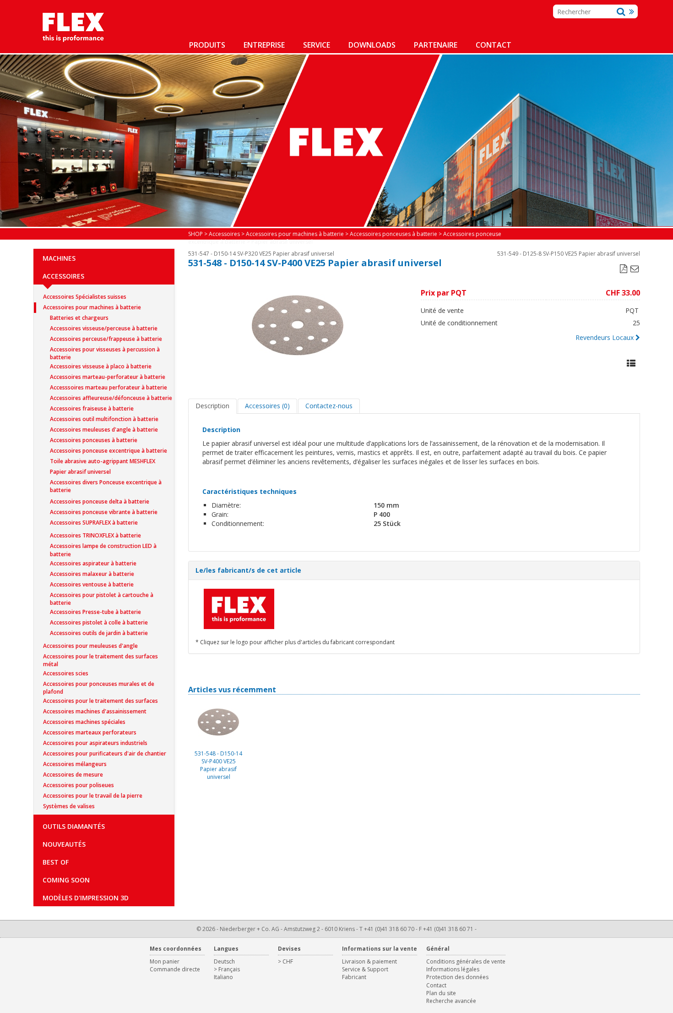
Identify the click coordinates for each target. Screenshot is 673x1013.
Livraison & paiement (369, 961)
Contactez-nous (329, 405)
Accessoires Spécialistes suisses (84, 297)
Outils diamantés (74, 826)
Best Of (56, 862)
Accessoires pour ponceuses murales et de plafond (98, 685)
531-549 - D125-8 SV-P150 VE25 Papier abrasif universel (568, 253)
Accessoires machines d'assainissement (95, 711)
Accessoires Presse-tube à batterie (95, 612)
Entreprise (264, 45)
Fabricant (354, 977)
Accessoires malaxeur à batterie (92, 574)
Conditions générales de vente (465, 961)
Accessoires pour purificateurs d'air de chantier (104, 753)
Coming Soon (66, 880)
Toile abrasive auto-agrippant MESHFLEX (102, 461)
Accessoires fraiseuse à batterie (92, 408)
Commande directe (175, 969)
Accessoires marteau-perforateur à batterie (107, 377)
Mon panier (164, 961)
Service (316, 45)
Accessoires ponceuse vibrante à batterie (103, 512)
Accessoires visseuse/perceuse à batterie (103, 328)
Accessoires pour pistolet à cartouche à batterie (101, 596)
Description (212, 405)
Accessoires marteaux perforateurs (89, 732)
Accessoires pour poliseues (78, 785)
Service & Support (365, 969)
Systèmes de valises (69, 806)
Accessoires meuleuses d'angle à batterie (104, 429)
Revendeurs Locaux (604, 337)
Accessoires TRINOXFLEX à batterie (95, 535)
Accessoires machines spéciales (84, 722)
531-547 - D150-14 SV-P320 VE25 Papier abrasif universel (261, 253)
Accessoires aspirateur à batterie (93, 563)
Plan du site (441, 993)
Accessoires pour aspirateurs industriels (95, 743)
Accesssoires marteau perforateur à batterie (108, 387)
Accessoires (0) (267, 405)
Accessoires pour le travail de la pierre (92, 795)
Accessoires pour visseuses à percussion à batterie (105, 350)
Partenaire (435, 45)
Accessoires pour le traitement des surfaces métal (100, 657)
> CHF (285, 961)
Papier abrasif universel (80, 472)
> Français (227, 969)
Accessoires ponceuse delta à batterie (99, 501)
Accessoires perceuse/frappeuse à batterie (106, 339)
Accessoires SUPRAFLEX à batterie (94, 522)
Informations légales (452, 969)
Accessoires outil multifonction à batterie (104, 419)
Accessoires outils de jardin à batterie (99, 633)
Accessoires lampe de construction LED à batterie (103, 547)
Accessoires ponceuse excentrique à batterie (108, 450)
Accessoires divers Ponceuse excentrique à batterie (106, 483)
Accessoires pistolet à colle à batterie (99, 622)
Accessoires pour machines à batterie (92, 307)
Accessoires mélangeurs (75, 764)
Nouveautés (64, 844)
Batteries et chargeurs (79, 318)
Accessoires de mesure (73, 774)
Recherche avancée (451, 1001)
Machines (59, 258)
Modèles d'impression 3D (86, 897)
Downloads (372, 45)
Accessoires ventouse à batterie (92, 584)
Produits (207, 45)
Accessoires (63, 276)
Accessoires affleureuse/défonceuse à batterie (111, 398)
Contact (493, 45)
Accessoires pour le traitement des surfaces (100, 701)
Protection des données (457, 977)
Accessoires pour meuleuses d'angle (90, 646)
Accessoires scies (65, 673)
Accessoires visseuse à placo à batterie (101, 366)
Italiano (223, 977)
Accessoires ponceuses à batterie (93, 440)
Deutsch (224, 961)
